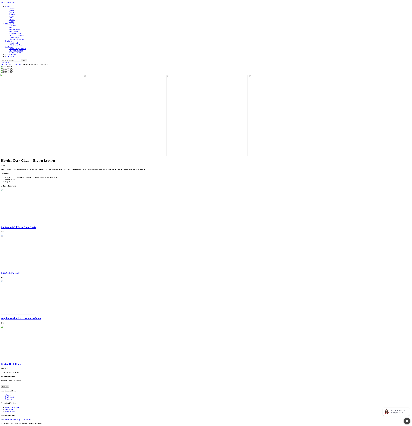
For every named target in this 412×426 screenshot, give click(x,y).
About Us (8, 395)
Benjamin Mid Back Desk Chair (18, 227)
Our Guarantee (10, 397)
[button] (9, 56)
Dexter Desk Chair (11, 364)
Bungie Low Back (10, 272)
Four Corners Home (7, 3)
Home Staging (10, 411)
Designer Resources (12, 407)
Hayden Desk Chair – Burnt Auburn (21, 318)
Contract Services (11, 409)
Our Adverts (9, 399)
